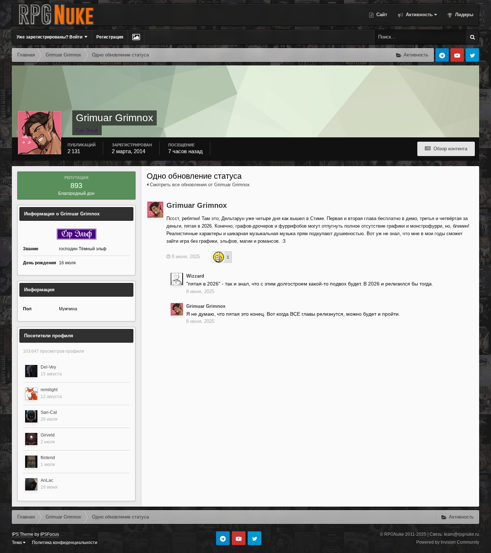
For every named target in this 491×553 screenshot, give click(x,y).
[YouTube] (457, 55)
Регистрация (109, 37)
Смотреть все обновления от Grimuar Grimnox (199, 184)
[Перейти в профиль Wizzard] (177, 279)
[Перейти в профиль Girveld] (31, 439)
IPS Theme (22, 534)
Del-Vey (48, 367)
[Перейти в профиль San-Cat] (31, 416)
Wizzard (195, 276)
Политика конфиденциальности (64, 542)
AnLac (47, 480)
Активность (418, 14)
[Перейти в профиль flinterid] (31, 462)
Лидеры (463, 14)
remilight (49, 389)
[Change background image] (136, 37)
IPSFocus (49, 534)
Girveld (48, 435)
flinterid (48, 457)
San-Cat (49, 412)
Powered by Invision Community (447, 542)
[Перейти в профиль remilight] (31, 394)
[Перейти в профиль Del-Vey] (31, 371)
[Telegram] (442, 55)
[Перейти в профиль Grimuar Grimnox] (155, 210)
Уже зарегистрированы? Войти (50, 37)
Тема (17, 542)
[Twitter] (472, 55)
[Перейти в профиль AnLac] (31, 484)
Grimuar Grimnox (196, 205)
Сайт (381, 14)
